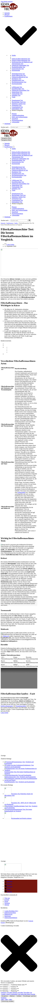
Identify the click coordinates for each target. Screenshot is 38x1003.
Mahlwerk (6, 636)
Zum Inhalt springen (7, 1)
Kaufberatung (10, 223)
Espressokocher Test (18, 68)
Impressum (7, 916)
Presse (6, 901)
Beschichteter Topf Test (19, 102)
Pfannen (14, 113)
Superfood (15, 118)
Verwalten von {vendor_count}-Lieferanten (16, 993)
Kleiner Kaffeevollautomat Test (21, 60)
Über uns (7, 898)
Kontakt (6, 899)
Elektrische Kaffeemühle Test (20, 65)
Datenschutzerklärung (10, 917)
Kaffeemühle (21, 492)
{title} (2, 999)
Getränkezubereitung (18, 115)
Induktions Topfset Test (18, 103)
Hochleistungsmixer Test (19, 82)
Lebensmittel (15, 122)
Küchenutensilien (17, 83)
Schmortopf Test (16, 105)
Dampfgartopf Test (17, 100)
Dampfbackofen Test (18, 80)
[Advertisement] (19, 733)
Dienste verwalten (18, 992)
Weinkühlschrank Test (18, 73)
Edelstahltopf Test (17, 108)
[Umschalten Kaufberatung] (13, 147)
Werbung (7, 903)
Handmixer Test (16, 78)
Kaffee (14, 55)
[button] (21, 36)
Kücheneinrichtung (17, 120)
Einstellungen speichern (29, 996)
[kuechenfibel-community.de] (9, 10)
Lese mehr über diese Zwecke (26, 994)
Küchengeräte (16, 70)
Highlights (7, 123)
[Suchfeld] (29, 127)
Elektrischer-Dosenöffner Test (20, 90)
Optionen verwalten (6, 992)
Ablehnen (12, 996)
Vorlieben (19, 996)
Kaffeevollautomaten (7, 706)
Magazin (7, 14)
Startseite (7, 13)
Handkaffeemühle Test (18, 67)
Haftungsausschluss (10, 912)
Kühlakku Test (16, 95)
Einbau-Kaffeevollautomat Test (21, 58)
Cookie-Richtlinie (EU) (11, 911)
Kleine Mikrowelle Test (19, 75)
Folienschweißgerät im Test (20, 77)
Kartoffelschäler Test (18, 88)
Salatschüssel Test (17, 92)
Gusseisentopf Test (17, 107)
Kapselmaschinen (21, 706)
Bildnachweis (8, 914)
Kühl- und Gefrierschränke (19, 117)
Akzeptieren (4, 996)
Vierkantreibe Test (17, 93)
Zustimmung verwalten (7, 1001)
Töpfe (13, 97)
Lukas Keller (10, 244)
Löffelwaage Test (17, 87)
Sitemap (6, 904)
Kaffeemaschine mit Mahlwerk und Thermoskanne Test (22, 62)
